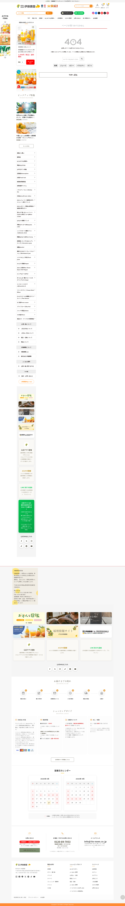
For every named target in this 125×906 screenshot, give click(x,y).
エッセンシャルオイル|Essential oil (22, 285)
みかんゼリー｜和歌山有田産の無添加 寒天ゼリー (25, 207)
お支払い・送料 (74, 875)
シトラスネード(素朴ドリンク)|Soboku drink (24, 232)
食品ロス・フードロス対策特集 (25, 319)
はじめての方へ (74, 869)
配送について (73, 878)
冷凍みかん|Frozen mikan (24, 196)
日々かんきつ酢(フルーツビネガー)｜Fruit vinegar (25, 279)
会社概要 (95, 18)
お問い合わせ (77, 18)
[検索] (91, 6)
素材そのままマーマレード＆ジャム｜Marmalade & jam (25, 252)
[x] (25, 877)
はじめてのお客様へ (50, 18)
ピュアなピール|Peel (22, 273)
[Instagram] (93, 13)
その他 (49, 888)
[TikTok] (105, 13)
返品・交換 (72, 881)
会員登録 (94, 869)
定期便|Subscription (22, 173)
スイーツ (49, 878)
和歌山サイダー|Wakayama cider (24, 225)
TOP (29, 18)
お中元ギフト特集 (22, 169)
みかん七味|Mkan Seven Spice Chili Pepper (23, 268)
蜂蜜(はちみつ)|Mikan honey (25, 237)
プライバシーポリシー (33, 897)
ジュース (63, 65)
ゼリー (71, 65)
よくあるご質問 (74, 872)
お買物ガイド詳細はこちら (62, 759)
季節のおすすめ (21, 165)
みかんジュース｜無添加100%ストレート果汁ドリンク (25, 201)
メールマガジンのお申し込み (77, 888)
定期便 (40, 18)
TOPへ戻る (73, 75)
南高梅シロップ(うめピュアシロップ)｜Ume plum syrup (25, 242)
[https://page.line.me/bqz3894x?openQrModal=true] (22, 877)
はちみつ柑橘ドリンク (23, 220)
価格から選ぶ (20, 153)
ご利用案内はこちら (26, 381)
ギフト (90, 65)
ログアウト (95, 875)
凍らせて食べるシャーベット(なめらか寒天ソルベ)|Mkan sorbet (25, 214)
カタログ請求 (68, 18)
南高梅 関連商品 (21, 181)
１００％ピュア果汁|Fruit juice (24, 258)
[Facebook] (96, 13)
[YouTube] (102, 13)
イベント (49, 884)
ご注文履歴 (95, 881)
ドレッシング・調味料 (53, 881)
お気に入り (95, 878)
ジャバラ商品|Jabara (22, 310)
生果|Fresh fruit (21, 177)
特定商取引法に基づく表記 (20, 897)
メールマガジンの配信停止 (76, 891)
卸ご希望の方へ (87, 18)
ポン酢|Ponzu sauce (22, 302)
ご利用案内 (60, 18)
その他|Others (21, 314)
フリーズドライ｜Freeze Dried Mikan (25, 291)
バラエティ (81, 65)
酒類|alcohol (20, 247)
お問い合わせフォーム (30, 850)
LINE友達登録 (80, 12)
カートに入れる (30, 62)
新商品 (64, 1)
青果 (55, 65)
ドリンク (49, 875)
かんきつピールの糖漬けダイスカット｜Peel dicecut (25, 297)
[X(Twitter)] (99, 13)
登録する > (49, 12)
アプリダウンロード (68, 12)
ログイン (94, 872)
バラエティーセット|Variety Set (24, 191)
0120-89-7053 (62, 841)
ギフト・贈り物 (51, 872)
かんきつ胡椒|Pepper (23, 263)
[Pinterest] (107, 13)
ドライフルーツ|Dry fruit (23, 306)
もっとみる (26, 146)
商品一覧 (34, 18)
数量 (19, 62)
